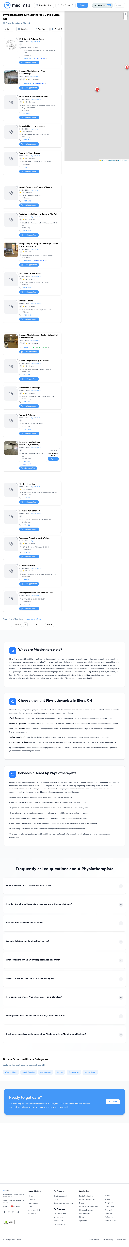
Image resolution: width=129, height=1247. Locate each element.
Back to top (113, 1102)
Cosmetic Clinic (110, 1220)
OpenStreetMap (122, 160)
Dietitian (82, 1217)
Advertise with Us (34, 1210)
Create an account (60, 1196)
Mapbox (112, 160)
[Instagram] (9, 1212)
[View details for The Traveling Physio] (32, 493)
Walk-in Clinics (11, 1072)
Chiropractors (45, 1072)
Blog (30, 1207)
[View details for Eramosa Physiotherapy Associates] (32, 370)
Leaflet (103, 160)
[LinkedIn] (18, 1212)
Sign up (53, 459)
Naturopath (108, 1210)
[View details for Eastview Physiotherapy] (32, 520)
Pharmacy (82, 1203)
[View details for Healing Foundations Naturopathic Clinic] (32, 601)
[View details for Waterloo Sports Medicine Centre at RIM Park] (32, 225)
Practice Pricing (59, 1224)
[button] (97, 90)
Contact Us (32, 1214)
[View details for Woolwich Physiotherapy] (32, 162)
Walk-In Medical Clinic (87, 1200)
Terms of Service (94, 1240)
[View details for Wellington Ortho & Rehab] (32, 283)
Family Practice (28, 1072)
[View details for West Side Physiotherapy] (32, 397)
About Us (31, 1200)
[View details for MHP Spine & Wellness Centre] (32, 51)
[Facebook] (4, 1212)
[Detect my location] (71, 5)
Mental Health (90, 1072)
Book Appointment (31, 62)
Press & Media (33, 1203)
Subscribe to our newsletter (63, 1203)
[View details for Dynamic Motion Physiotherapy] (32, 135)
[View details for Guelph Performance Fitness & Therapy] (32, 197)
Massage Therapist (86, 1210)
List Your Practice (60, 1214)
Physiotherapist (84, 1214)
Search (82, 5)
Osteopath (108, 1199)
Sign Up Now (58, 1217)
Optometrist (83, 1221)
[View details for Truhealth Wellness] (32, 424)
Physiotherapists (36, 42)
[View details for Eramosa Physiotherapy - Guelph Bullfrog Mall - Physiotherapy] (32, 344)
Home (30, 1196)
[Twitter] (13, 1212)
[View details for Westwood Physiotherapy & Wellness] (32, 548)
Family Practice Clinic (86, 1196)
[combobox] (24, 29)
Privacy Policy (108, 1240)
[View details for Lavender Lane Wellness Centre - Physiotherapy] (32, 456)
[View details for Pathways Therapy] (32, 575)
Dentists (60, 1072)
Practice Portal (59, 1221)
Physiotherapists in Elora (32, 619)
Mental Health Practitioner (88, 1207)
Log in (56, 1200)
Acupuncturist (109, 1206)
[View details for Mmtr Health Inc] (32, 310)
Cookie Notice (121, 1240)
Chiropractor (109, 1203)
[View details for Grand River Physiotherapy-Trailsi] (32, 107)
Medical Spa (109, 1217)
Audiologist (108, 1213)
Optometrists (74, 1072)
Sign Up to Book (30, 468)
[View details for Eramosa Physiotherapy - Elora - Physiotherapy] (32, 80)
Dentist (107, 1196)
